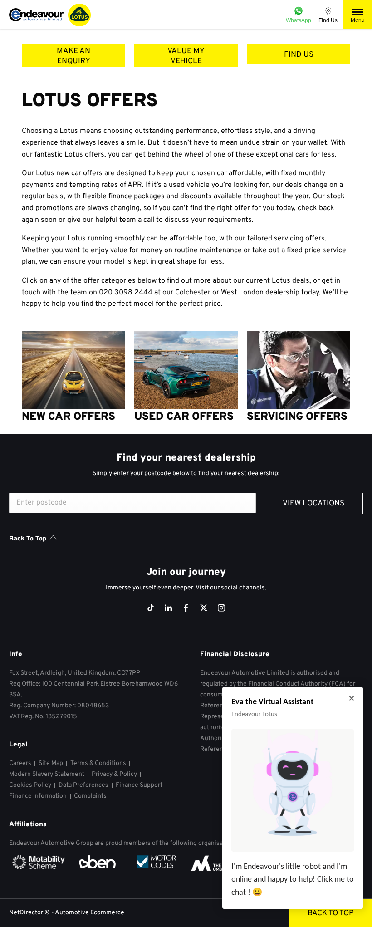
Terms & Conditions (98, 763)
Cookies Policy (30, 785)
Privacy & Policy (114, 774)
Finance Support (139, 785)
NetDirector (26, 913)
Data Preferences (83, 785)
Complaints (90, 796)
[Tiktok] (150, 607)
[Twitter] (203, 607)
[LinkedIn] (168, 607)
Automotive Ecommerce (89, 913)
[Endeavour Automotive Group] (36, 14)
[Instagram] (221, 607)
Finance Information (38, 796)
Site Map (51, 763)
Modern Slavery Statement (46, 774)
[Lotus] (79, 15)
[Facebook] (186, 607)
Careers (20, 763)
